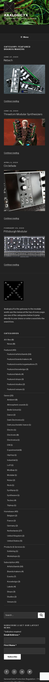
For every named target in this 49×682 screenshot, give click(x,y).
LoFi (9, 465)
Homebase (9, 511)
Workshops (12, 556)
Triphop (10, 505)
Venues (10, 602)
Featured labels (14, 374)
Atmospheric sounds (16, 405)
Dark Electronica (14, 420)
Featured (8, 350)
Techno (10, 500)
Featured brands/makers (18, 359)
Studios (10, 597)
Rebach (8, 60)
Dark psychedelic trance (17, 425)
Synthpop (11, 490)
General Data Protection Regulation (19, 679)
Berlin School (13, 410)
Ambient (11, 400)
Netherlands (12, 531)
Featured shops (14, 379)
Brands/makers (14, 571)
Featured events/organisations (21, 364)
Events (10, 576)
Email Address (12, 635)
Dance (10, 415)
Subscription (9, 562)
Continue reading (11, 101)
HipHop (10, 455)
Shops (10, 592)
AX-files (7, 340)
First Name (10, 645)
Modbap (11, 470)
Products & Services (13, 547)
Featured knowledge (16, 369)
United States (13, 541)
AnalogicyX (16, 15)
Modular (10, 475)
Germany (11, 526)
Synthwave (12, 495)
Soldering (11, 551)
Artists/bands (13, 566)
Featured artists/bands (17, 354)
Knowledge (12, 581)
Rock (9, 485)
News (9, 344)
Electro (10, 430)
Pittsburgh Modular (15, 231)
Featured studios (14, 384)
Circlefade (10, 165)
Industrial (11, 460)
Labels (10, 586)
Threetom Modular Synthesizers (23, 114)
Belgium (11, 515)
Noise (9, 480)
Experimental (13, 450)
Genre (6, 395)
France (10, 521)
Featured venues (14, 389)
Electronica (12, 440)
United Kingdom (14, 536)
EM (8, 445)
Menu (25, 37)
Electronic (11, 435)
